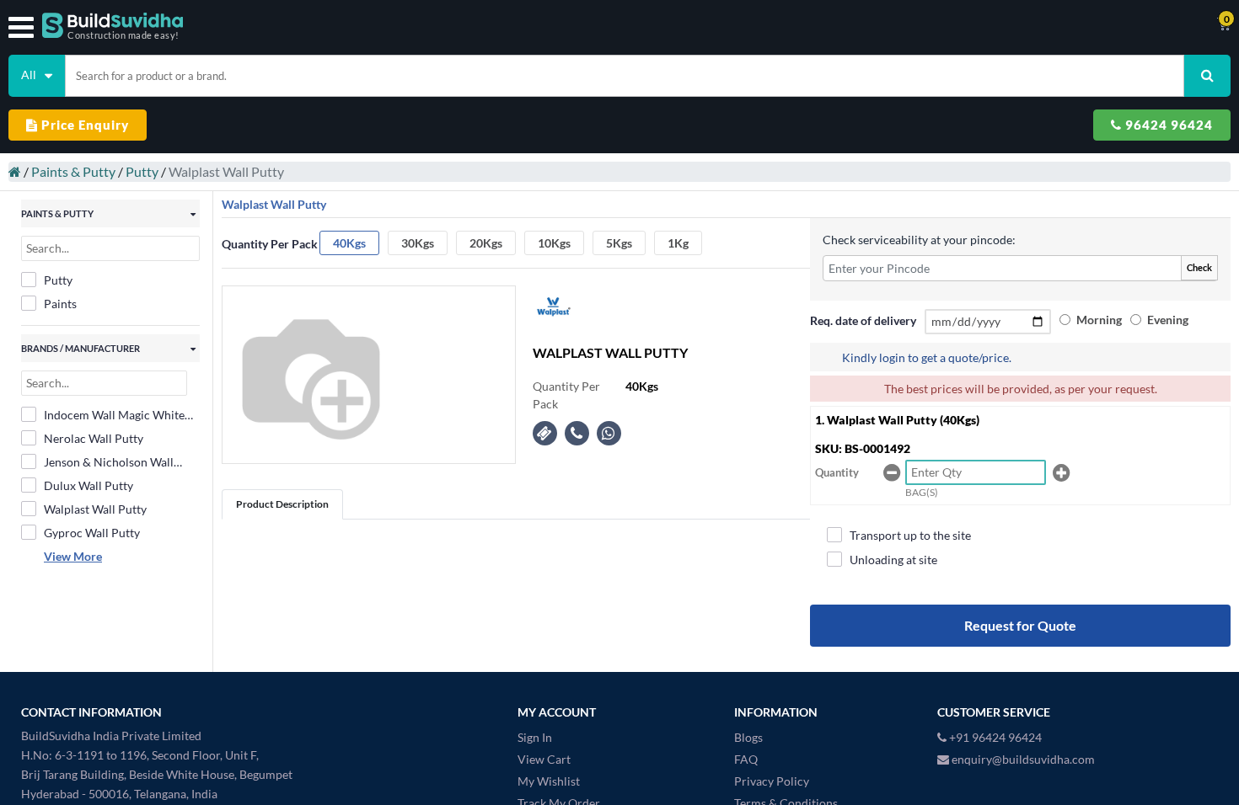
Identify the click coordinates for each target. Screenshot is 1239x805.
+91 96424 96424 (994, 737)
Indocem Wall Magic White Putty (114, 416)
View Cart (544, 759)
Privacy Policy (771, 781)
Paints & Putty (73, 171)
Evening (1167, 319)
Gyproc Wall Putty (92, 532)
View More (73, 556)
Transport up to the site (910, 535)
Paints (60, 303)
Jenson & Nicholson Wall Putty (109, 463)
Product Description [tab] (282, 504)
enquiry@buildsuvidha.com (1022, 759)
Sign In (535, 737)
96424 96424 (1167, 124)
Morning (1099, 319)
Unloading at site (893, 559)
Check (1199, 267)
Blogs (748, 737)
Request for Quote (1020, 625)
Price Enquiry (83, 124)
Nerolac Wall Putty (93, 438)
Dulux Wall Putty (88, 485)
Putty (142, 171)
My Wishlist (549, 781)
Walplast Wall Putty (95, 509)
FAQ (746, 759)
